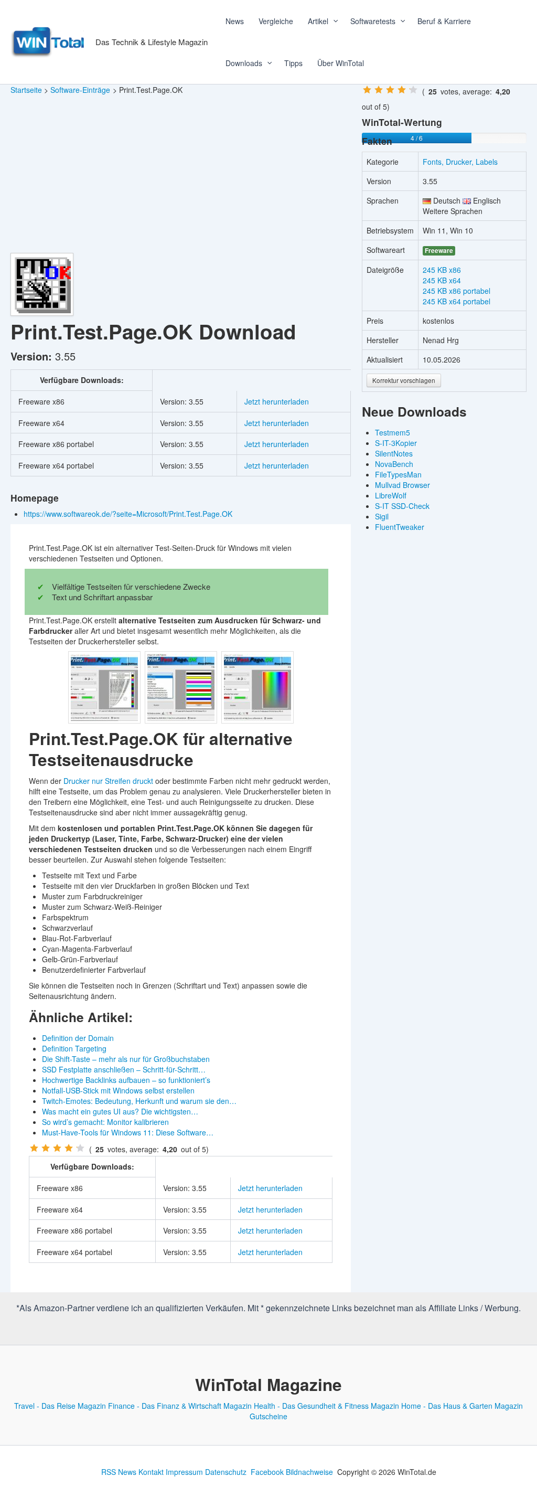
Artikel (318, 21)
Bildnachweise (309, 1472)
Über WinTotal (340, 63)
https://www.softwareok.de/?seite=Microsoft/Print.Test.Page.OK (129, 513)
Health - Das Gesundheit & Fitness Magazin (326, 1405)
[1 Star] (34, 1148)
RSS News (118, 1472)
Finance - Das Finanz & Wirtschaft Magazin (180, 1405)
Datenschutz (225, 1472)
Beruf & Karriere (444, 21)
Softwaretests (372, 21)
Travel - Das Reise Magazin (60, 1405)
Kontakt (151, 1472)
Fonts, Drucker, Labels (460, 161)
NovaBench (394, 464)
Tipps (293, 63)
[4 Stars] (68, 1148)
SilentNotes (394, 453)
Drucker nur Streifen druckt (108, 780)
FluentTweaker (399, 527)
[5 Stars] (80, 1148)
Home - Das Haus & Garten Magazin (462, 1405)
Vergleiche (276, 21)
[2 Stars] (45, 1148)
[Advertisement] (180, 174)
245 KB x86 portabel (456, 290)
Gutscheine (268, 1416)
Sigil (382, 516)
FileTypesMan (398, 474)
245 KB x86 (442, 269)
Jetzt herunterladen (276, 401)
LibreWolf (390, 495)
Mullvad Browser (402, 485)
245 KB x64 (442, 280)
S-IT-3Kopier (396, 443)
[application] (332, 21)
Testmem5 (392, 432)
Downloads (243, 63)
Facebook (267, 1472)
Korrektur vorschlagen (403, 380)
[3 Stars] (57, 1148)
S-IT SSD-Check (402, 506)
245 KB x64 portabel (456, 301)
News (234, 21)
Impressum (184, 1472)
